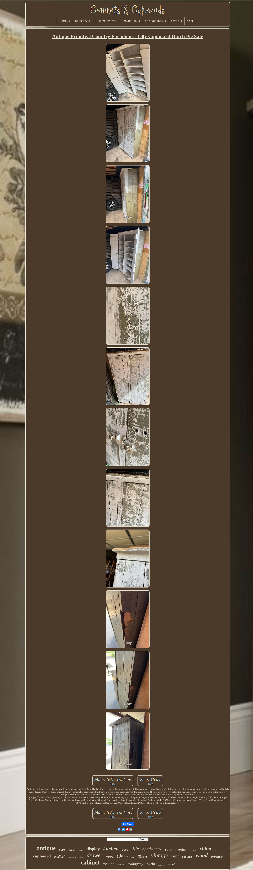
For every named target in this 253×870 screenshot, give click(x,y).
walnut (125, 849)
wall (132, 857)
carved (121, 864)
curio (151, 864)
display (93, 848)
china (205, 848)
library (142, 856)
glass (122, 855)
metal (171, 864)
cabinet (90, 862)
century (72, 857)
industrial (192, 850)
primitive (217, 856)
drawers (168, 850)
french (108, 864)
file (136, 848)
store (217, 850)
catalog (110, 856)
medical (59, 856)
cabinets (187, 856)
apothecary (151, 849)
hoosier (181, 849)
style (81, 850)
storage (161, 865)
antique (46, 848)
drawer (94, 855)
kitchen (111, 848)
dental (72, 850)
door (81, 857)
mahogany (135, 864)
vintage (159, 855)
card (175, 856)
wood (202, 855)
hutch (62, 849)
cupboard (42, 856)
